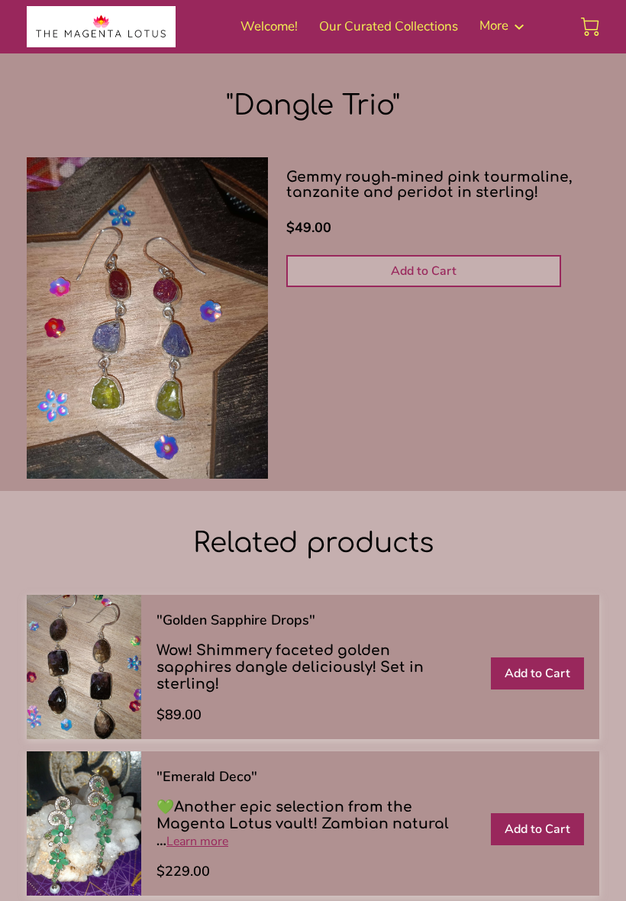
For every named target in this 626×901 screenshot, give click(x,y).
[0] (590, 27)
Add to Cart (424, 271)
